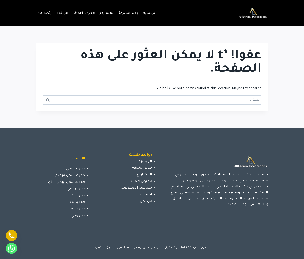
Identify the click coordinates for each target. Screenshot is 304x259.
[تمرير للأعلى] (294, 251)
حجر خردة (78, 209)
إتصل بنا (44, 13)
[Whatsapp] (11, 248)
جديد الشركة (129, 13)
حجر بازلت (77, 202)
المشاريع (106, 13)
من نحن (62, 13)
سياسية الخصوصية (136, 188)
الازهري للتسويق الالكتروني (110, 247)
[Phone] (11, 235)
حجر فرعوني (76, 189)
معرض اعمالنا (83, 13)
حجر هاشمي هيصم (70, 175)
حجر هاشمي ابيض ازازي (66, 182)
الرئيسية (149, 13)
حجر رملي (78, 216)
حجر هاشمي (75, 169)
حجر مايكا (77, 196)
